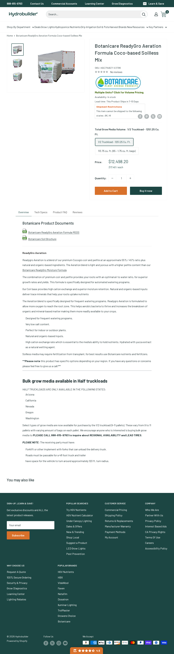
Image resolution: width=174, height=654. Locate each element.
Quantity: (101, 178)
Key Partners (156, 27)
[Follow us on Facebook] (46, 643)
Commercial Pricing (116, 509)
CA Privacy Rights (155, 531)
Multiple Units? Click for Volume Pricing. (119, 92)
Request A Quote (16, 571)
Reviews (77, 212)
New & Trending (75, 531)
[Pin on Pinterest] (146, 116)
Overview (23, 212)
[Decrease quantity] (112, 178)
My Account (111, 537)
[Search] (144, 14)
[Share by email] (159, 116)
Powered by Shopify (17, 640)
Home (10, 35)
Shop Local (72, 537)
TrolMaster (64, 610)
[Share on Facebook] (140, 116)
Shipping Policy (113, 515)
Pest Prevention (75, 553)
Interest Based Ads (156, 526)
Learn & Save (156, 3)
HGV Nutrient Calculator (79, 515)
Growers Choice (67, 615)
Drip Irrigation (88, 27)
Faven (61, 588)
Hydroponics (62, 27)
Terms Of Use (152, 537)
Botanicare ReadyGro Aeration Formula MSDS (53, 232)
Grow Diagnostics (122, 3)
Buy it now (146, 190)
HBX (60, 577)
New (129, 27)
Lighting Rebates (16, 599)
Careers (149, 542)
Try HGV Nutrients (76, 509)
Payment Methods (115, 531)
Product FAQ (60, 212)
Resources (138, 27)
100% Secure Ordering (19, 577)
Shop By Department (18, 27)
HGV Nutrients (66, 571)
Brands (123, 27)
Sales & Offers (74, 526)
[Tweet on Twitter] (153, 116)
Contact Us (37, 3)
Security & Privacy (17, 582)
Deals (37, 27)
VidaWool (63, 582)
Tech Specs (40, 212)
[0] (164, 14)
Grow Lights (48, 27)
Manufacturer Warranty (118, 526)
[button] (86, 650)
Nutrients (75, 27)
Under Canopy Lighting (79, 520)
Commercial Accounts (64, 3)
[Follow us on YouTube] (65, 643)
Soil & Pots (103, 27)
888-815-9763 (14, 3)
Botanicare (64, 621)
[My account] (156, 14)
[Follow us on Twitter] (52, 643)
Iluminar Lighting (67, 604)
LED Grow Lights (75, 548)
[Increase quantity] (130, 178)
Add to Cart (111, 190)
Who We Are (152, 509)
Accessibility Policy (156, 548)
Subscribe (18, 535)
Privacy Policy (153, 520)
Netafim (62, 593)
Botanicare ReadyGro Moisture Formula (44, 270)
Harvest (113, 27)
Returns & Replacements (119, 520)
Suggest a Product (76, 542)
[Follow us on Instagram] (58, 643)
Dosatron (63, 599)
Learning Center (94, 3)
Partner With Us (154, 515)
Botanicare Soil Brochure (42, 238)
